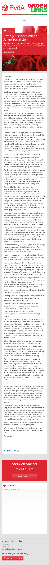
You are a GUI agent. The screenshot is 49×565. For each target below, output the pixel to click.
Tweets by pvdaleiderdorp (11, 490)
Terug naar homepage (11, 451)
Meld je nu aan (24, 477)
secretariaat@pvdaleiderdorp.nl (12, 549)
